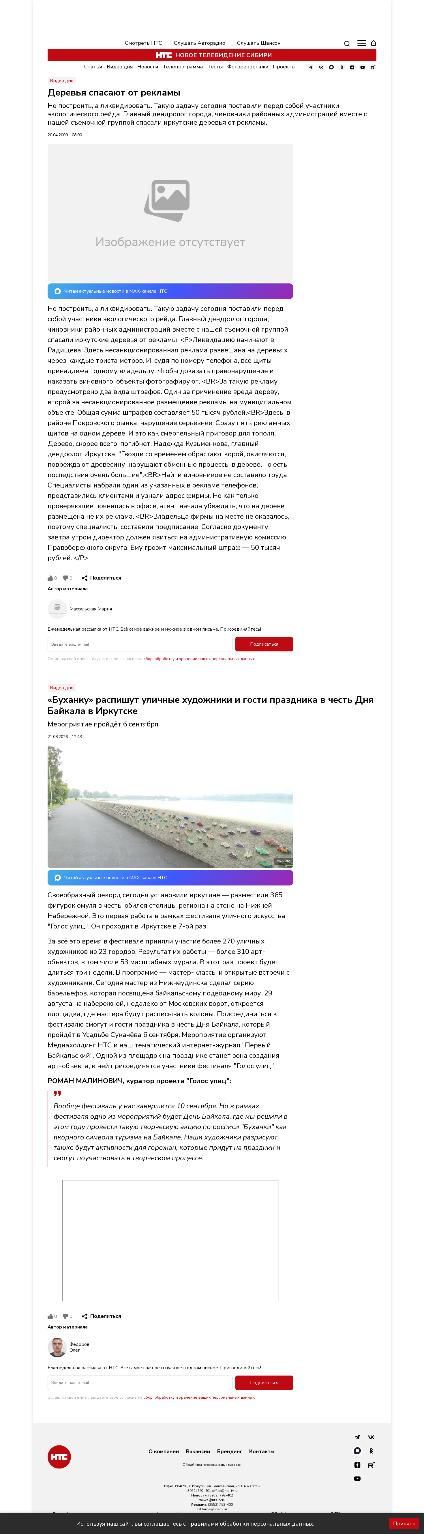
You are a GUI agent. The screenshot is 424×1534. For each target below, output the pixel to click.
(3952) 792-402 (220, 1495)
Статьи (93, 66)
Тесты (215, 66)
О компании (164, 1452)
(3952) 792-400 (220, 1504)
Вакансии (198, 1452)
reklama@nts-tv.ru (212, 1509)
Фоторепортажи (248, 66)
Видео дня (120, 66)
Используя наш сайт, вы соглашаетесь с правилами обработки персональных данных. (195, 1524)
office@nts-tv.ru (225, 1490)
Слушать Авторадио (199, 43)
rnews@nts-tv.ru (212, 1500)
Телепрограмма (183, 66)
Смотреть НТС (143, 43)
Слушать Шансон (259, 43)
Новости (147, 66)
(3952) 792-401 (198, 1490)
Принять (404, 1523)
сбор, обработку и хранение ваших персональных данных (199, 659)
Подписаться (264, 644)
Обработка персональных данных (212, 1465)
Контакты (262, 1452)
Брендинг (229, 1452)
